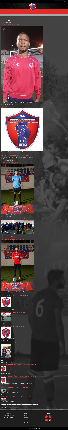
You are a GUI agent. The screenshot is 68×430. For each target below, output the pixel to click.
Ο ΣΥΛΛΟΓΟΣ (17, 11)
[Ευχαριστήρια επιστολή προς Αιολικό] (22, 129)
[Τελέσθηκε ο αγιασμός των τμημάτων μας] (6, 317)
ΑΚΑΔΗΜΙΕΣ (29, 11)
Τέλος (37, 404)
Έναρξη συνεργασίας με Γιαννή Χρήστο (12, 239)
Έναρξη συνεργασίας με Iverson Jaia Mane (13, 25)
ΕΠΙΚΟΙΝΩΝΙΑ (55, 11)
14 (27, 404)
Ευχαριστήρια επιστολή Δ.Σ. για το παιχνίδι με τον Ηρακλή (18, 365)
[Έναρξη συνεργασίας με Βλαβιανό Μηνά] (6, 351)
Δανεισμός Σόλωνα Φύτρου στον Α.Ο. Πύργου (14, 163)
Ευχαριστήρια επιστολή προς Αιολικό (12, 107)
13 (25, 404)
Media (41, 11)
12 (22, 404)
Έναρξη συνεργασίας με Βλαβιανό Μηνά (12, 343)
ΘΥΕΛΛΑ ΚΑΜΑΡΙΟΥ (6, 11)
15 (29, 404)
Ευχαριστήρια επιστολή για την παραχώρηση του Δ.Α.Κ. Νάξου (19, 376)
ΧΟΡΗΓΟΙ (45, 11)
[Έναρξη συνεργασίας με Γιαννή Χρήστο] (17, 265)
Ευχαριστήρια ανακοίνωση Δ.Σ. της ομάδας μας (15, 219)
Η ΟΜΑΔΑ (23, 11)
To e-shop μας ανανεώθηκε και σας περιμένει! (14, 155)
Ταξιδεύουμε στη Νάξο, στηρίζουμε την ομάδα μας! (16, 387)
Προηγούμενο (7, 404)
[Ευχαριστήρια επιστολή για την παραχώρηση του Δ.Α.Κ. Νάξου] (3, 379)
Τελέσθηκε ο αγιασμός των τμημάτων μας (13, 312)
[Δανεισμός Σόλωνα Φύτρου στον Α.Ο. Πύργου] (17, 188)
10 (18, 404)
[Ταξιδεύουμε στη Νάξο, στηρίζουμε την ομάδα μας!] (3, 390)
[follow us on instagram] (50, 420)
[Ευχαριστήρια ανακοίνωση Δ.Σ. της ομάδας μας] (17, 227)
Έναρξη (2, 404)
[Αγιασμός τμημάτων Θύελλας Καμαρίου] (6, 332)
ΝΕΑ (12, 11)
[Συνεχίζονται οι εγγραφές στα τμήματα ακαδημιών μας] (3, 399)
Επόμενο (32, 404)
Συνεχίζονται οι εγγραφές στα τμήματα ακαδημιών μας (17, 396)
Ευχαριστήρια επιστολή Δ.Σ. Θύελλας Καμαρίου (15, 295)
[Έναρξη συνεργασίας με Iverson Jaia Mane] (22, 63)
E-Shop (50, 11)
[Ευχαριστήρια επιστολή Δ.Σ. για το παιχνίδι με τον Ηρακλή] (3, 368)
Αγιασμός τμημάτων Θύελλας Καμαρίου (12, 326)
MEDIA (25, 420)
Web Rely (38, 428)
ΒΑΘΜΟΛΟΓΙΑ (35, 11)
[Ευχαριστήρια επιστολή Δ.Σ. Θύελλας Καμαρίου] (6, 301)
